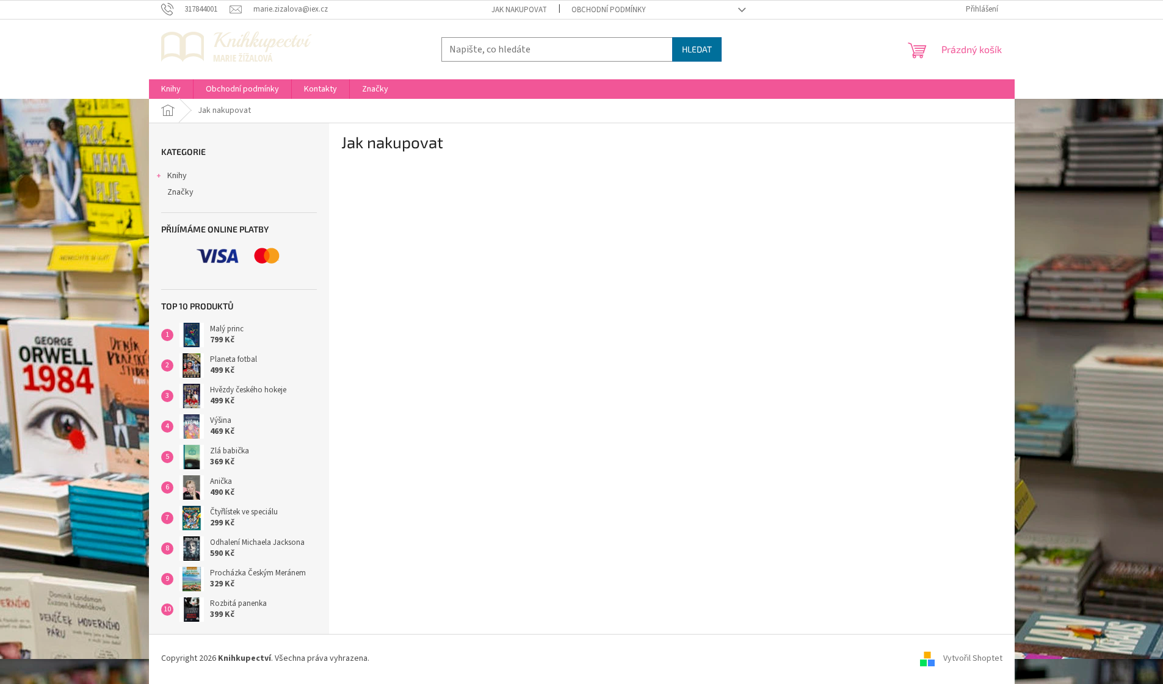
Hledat (697, 49)
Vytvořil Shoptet (972, 659)
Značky (180, 192)
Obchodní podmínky (608, 9)
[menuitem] (171, 89)
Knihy (177, 176)
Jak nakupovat (519, 9)
